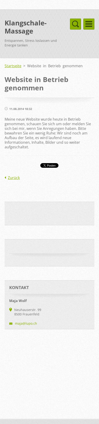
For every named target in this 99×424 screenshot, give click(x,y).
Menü (88, 24)
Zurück (14, 177)
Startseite (13, 65)
